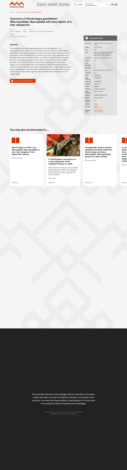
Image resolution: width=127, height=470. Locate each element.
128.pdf (96, 106)
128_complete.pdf (98, 110)
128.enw (96, 104)
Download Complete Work (23, 81)
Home (11, 12)
